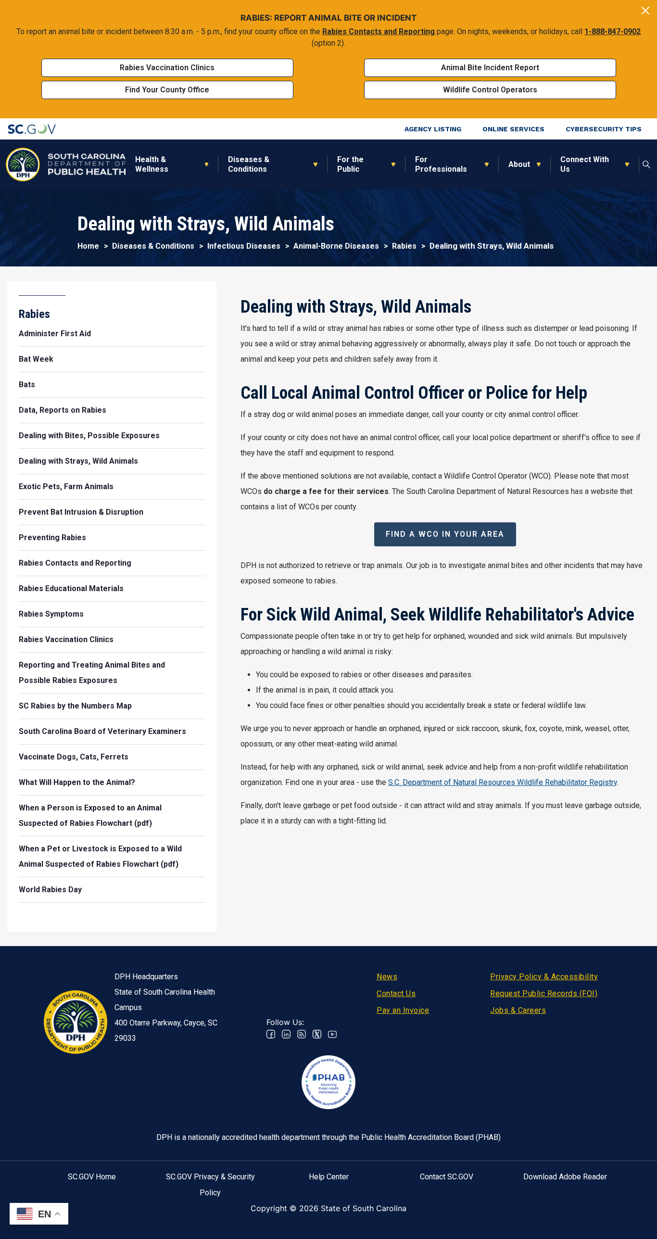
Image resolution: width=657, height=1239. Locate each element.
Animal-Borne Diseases (336, 246)
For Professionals (441, 164)
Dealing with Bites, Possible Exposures (89, 435)
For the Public (350, 164)
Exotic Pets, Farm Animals (66, 486)
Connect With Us (584, 164)
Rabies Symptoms (51, 614)
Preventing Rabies (52, 537)
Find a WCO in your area (445, 534)
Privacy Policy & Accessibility (544, 976)
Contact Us (396, 993)
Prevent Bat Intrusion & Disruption (81, 512)
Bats (27, 384)
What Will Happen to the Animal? (77, 782)
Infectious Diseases (243, 246)
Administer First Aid (55, 333)
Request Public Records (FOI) (543, 993)
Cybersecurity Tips (604, 129)
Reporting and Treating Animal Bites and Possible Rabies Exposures (92, 672)
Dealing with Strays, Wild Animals (78, 461)
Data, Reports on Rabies (62, 410)
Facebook (270, 1034)
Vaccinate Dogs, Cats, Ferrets (73, 756)
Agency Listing (432, 129)
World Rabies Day (50, 889)
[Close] (645, 10)
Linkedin (286, 1034)
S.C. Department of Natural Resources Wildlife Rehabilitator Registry (502, 782)
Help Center (329, 1176)
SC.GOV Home (92, 1176)
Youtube (332, 1034)
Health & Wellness (151, 164)
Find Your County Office (167, 89)
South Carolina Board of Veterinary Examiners (102, 731)
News (387, 976)
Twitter (317, 1034)
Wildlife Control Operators (490, 89)
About (519, 164)
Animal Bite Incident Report (490, 67)
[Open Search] (646, 164)
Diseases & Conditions (248, 164)
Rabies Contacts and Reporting (378, 31)
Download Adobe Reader (565, 1176)
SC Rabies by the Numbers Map (75, 705)
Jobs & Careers (518, 1010)
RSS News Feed (301, 1034)
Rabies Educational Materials (71, 588)
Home (88, 246)
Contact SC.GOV (446, 1176)
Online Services (513, 129)
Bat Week (36, 359)
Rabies (404, 246)
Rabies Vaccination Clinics (167, 67)
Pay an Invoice (403, 1010)
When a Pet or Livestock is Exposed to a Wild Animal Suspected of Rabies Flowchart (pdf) (100, 856)
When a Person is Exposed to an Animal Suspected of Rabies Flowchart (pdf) (90, 815)
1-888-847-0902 (612, 31)
